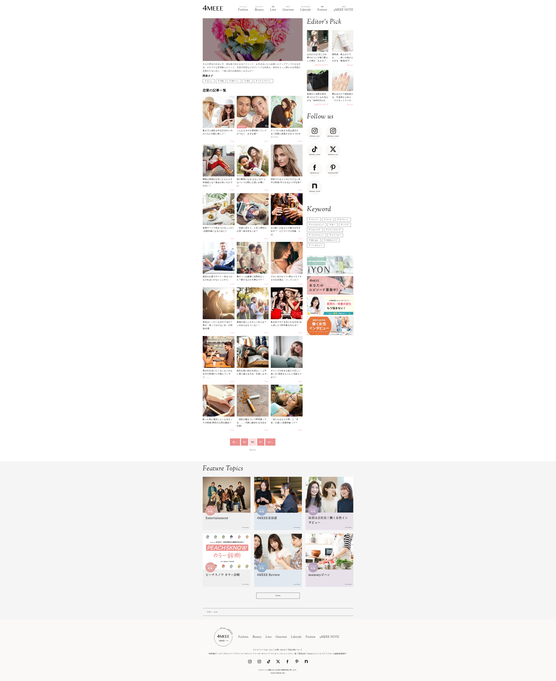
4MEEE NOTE (329, 637)
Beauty (257, 637)
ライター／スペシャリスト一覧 (284, 654)
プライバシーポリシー (243, 654)
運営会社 (302, 654)
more (278, 595)
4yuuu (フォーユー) (316, 654)
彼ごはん (314, 240)
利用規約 (212, 654)
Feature (311, 637)
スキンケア (315, 230)
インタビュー (316, 245)
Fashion (243, 637)
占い (333, 225)
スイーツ (314, 219)
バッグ (346, 225)
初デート (235, 81)
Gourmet (281, 637)
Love (269, 637)
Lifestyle (296, 637)
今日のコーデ (331, 240)
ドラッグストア (334, 230)
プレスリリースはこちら (263, 650)
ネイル (329, 219)
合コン (209, 81)
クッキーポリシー (262, 654)
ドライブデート (264, 81)
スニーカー (336, 235)
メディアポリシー (225, 654)
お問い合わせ (280, 650)
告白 (248, 81)
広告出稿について (295, 650)
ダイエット (344, 219)
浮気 (222, 81)
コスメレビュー (317, 235)
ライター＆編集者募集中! (336, 654)
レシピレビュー (317, 225)
